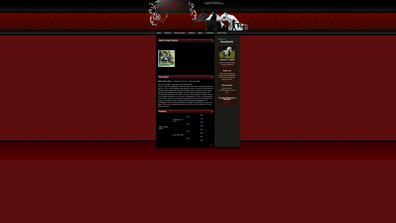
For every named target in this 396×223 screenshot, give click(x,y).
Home (159, 33)
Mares (200, 33)
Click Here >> (227, 66)
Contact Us (210, 33)
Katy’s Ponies (222, 33)
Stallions (191, 33)
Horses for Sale (180, 33)
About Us (168, 33)
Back (212, 144)
